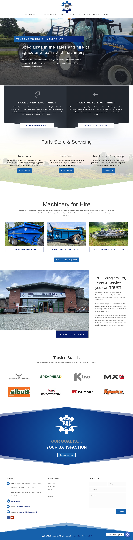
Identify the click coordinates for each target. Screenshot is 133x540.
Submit (121, 511)
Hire (63, 15)
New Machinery (30, 15)
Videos (96, 15)
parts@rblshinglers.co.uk (24, 506)
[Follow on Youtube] (12, 517)
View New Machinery (37, 126)
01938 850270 (15, 501)
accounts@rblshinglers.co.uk (28, 512)
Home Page (51, 483)
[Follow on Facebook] (8, 517)
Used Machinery (49, 15)
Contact (105, 15)
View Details (24, 171)
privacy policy (76, 536)
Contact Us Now (66, 455)
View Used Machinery (96, 126)
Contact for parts (72, 334)
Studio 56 (89, 536)
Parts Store (74, 15)
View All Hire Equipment (66, 260)
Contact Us (108, 171)
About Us (87, 15)
